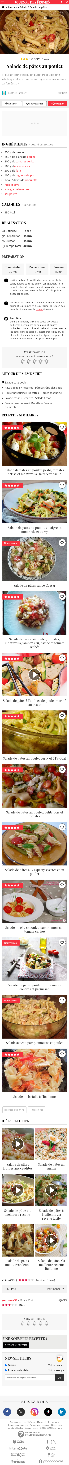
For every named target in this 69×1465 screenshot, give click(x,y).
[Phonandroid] (50, 1461)
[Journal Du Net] (50, 1442)
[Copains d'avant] (18, 1455)
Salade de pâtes (38, 7)
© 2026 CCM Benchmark (50, 1428)
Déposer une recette (16, 1345)
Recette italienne (14, 1110)
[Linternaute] (18, 1448)
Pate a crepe (12, 387)
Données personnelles (18, 1425)
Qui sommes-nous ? (18, 1422)
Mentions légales (15, 1428)
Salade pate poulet (15, 382)
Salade (23, 7)
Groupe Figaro (31, 1428)
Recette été (36, 1110)
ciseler (39, 309)
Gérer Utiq (57, 1425)
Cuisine (11, 1365)
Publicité (42, 1422)
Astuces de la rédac (18, 1370)
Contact (32, 1422)
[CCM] (18, 1442)
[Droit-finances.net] (50, 1448)
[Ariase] (18, 1461)
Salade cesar (12, 398)
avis (45, 59)
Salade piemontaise (17, 403)
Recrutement (53, 1422)
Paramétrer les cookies (40, 1425)
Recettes (12, 7)
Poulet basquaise (15, 393)
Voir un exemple (56, 1365)
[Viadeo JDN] (50, 1455)
